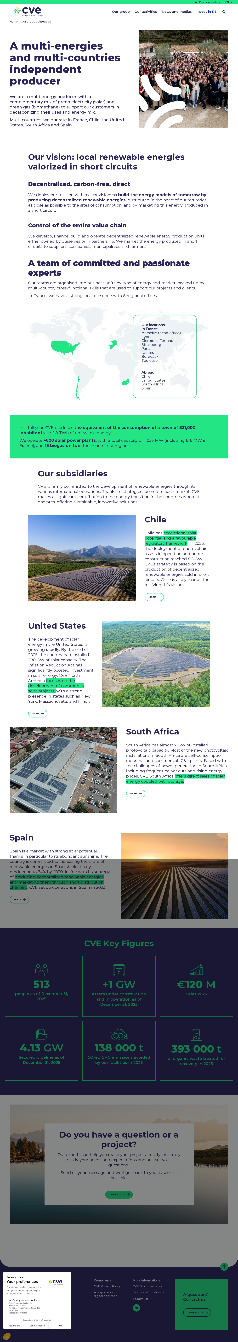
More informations (146, 1280)
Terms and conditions (148, 1292)
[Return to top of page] (224, 1267)
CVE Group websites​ (147, 1286)
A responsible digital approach (105, 1294)
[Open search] (224, 12)
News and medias (177, 12)
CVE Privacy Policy (107, 1286)
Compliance (103, 1280)
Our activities (146, 12)
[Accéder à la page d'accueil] (28, 12)
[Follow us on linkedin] (136, 1308)
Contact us (117, 1194)
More (152, 597)
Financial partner (209, 2)
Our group (121, 12)
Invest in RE (206, 12)
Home (14, 21)
